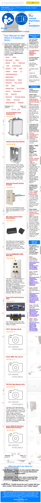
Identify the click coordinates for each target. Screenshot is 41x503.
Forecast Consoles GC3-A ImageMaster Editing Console (34, 135)
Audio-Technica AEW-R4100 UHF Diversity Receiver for (34, 101)
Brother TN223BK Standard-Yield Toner (34, 160)
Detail (30, 256)
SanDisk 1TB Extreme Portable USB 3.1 (34, 213)
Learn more (20, 3)
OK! (33, 2)
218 (19, 109)
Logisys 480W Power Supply (33, 193)
